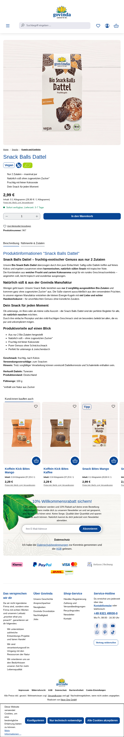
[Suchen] (22, 25)
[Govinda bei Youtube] (113, 626)
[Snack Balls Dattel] (62, 92)
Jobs (35, 619)
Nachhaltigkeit (40, 615)
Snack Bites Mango (95, 468)
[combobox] (54, 25)
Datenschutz (61, 690)
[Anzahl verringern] (6, 216)
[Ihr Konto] (107, 25)
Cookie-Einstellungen (96, 690)
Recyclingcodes (72, 610)
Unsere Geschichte (43, 599)
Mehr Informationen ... (13, 732)
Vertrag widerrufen (106, 642)
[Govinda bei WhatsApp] (97, 632)
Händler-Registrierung (75, 599)
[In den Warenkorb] (36, 461)
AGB (59, 548)
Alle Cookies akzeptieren (102, 720)
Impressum (24, 690)
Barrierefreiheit (76, 690)
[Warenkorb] (116, 25)
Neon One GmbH (69, 699)
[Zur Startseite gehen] (62, 12)
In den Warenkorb (82, 216)
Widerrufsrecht (39, 690)
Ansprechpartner (42, 603)
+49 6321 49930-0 (106, 613)
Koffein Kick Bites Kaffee (56, 470)
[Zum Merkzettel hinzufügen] (36, 406)
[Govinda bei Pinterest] (105, 632)
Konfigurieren (35, 720)
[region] (62, 92)
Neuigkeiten (39, 607)
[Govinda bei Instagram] (105, 626)
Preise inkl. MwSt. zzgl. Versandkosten (18, 203)
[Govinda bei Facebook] (97, 626)
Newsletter (69, 614)
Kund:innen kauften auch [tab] (19, 398)
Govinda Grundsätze (44, 611)
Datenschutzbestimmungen (52, 545)
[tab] (11, 243)
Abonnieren (90, 528)
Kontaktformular (103, 605)
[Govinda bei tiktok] (113, 632)
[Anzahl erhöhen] (37, 216)
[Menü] (7, 25)
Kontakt (67, 618)
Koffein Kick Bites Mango (17, 470)
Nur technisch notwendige (66, 720)
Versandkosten (55, 695)
